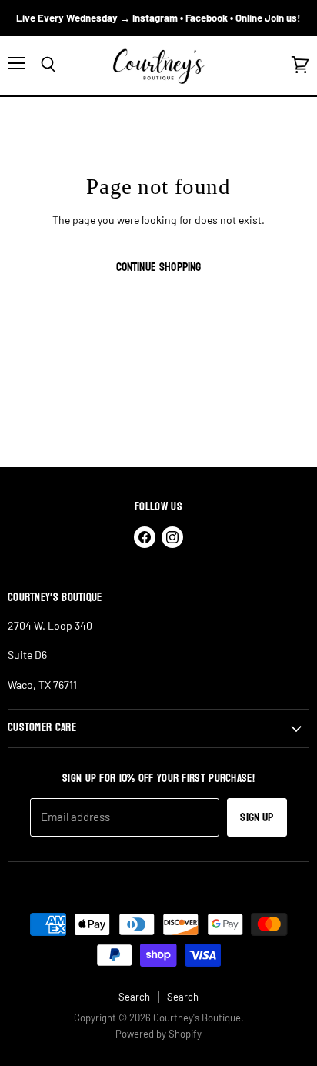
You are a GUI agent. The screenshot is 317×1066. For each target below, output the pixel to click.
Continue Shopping (159, 267)
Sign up (256, 817)
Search (134, 997)
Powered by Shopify (158, 1034)
